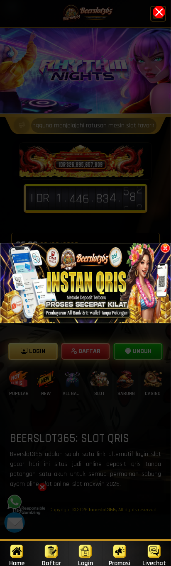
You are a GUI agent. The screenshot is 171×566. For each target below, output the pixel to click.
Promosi (119, 562)
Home (16, 562)
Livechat (154, 562)
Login (85, 562)
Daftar (51, 562)
